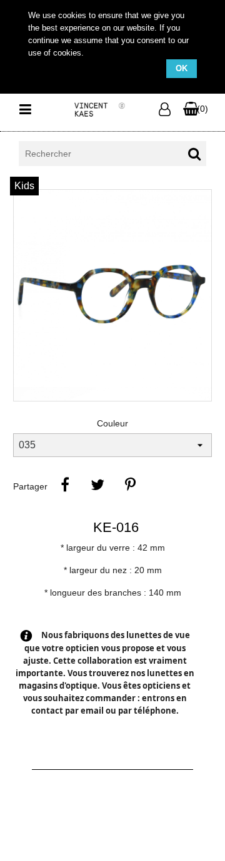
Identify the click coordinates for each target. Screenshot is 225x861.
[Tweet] (97, 484)
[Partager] (65, 484)
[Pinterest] (130, 484)
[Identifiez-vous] (167, 110)
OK (182, 68)
